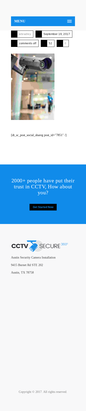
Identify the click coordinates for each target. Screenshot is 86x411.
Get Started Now (43, 207)
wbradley (25, 34)
